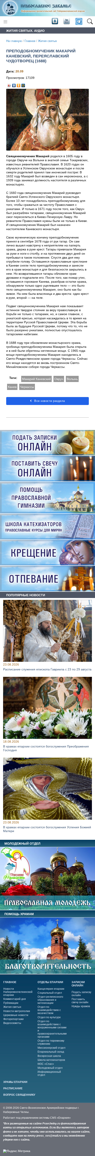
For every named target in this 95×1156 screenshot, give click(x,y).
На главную (14, 41)
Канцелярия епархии (51, 988)
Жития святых (47, 41)
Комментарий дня (14, 999)
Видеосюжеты (12, 1023)
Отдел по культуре (49, 1017)
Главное (30, 41)
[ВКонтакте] (14, 84)
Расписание (13, 1088)
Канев (12, 387)
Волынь (72, 379)
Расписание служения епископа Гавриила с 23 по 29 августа (47, 669)
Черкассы (27, 387)
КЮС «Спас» (46, 1063)
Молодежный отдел (50, 1067)
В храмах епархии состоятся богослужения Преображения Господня (46, 748)
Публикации (10, 1003)
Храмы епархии (15, 1082)
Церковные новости (15, 1015)
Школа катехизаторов (51, 1059)
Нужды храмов (81, 1006)
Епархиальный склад (51, 1051)
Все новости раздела (49, 401)
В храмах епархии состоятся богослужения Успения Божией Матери (47, 829)
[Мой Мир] (23, 84)
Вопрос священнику (19, 1094)
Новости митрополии (16, 1011)
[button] (90, 21)
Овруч (58, 379)
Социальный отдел (50, 992)
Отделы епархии (50, 982)
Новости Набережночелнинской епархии (17, 992)
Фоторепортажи (13, 1019)
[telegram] (78, 21)
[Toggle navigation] (5, 21)
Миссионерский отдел (51, 1047)
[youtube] (66, 21)
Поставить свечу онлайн (80, 1001)
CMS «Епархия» (60, 1117)
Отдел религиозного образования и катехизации (50, 1000)
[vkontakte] (54, 21)
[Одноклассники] (18, 84)
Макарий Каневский (36, 379)
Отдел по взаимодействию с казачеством (49, 1010)
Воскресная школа (49, 1056)
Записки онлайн (78, 984)
